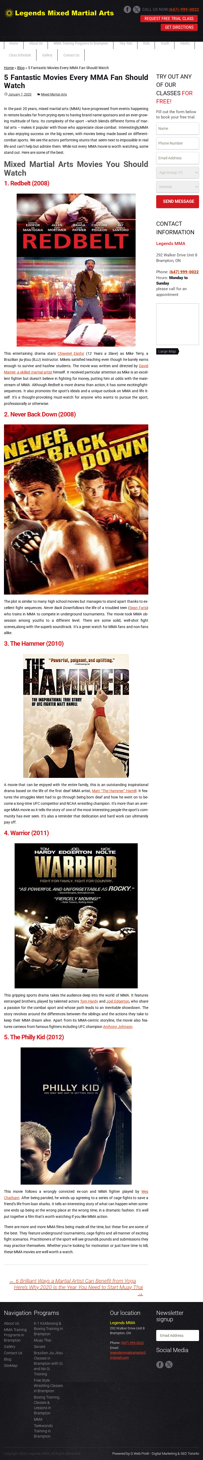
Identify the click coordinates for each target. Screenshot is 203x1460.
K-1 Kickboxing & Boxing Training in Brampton (48, 1328)
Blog (21, 68)
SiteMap (10, 1365)
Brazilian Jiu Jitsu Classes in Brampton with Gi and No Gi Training (48, 1363)
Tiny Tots (125, 43)
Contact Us (71, 55)
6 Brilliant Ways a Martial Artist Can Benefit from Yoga (72, 1281)
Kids (146, 43)
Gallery (47, 55)
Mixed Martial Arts (54, 94)
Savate (39, 1346)
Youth (165, 43)
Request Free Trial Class (169, 18)
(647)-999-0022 (184, 9)
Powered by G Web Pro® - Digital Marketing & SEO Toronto (155, 1454)
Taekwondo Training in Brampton (43, 1431)
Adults (185, 43)
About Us (36, 43)
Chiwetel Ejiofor (71, 353)
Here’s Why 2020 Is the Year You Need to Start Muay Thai (78, 1290)
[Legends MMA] (59, 12)
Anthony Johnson (117, 1027)
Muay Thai (42, 1340)
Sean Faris (138, 608)
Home (13, 43)
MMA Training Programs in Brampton (81, 43)
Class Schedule (20, 55)
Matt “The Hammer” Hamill (114, 791)
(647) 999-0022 (184, 272)
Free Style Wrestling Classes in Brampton (48, 1385)
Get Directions (179, 27)
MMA (38, 1419)
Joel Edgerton (117, 1001)
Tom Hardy (89, 1001)
